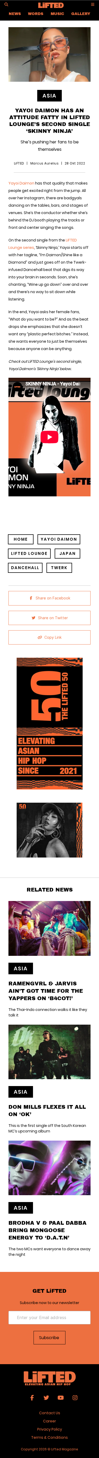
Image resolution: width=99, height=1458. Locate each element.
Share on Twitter (53, 618)
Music (57, 13)
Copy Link (53, 637)
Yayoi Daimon (21, 183)
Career (49, 1421)
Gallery (80, 13)
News (15, 13)
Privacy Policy (49, 1429)
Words (35, 13)
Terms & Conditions (49, 1437)
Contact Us (49, 1413)
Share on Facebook (53, 598)
